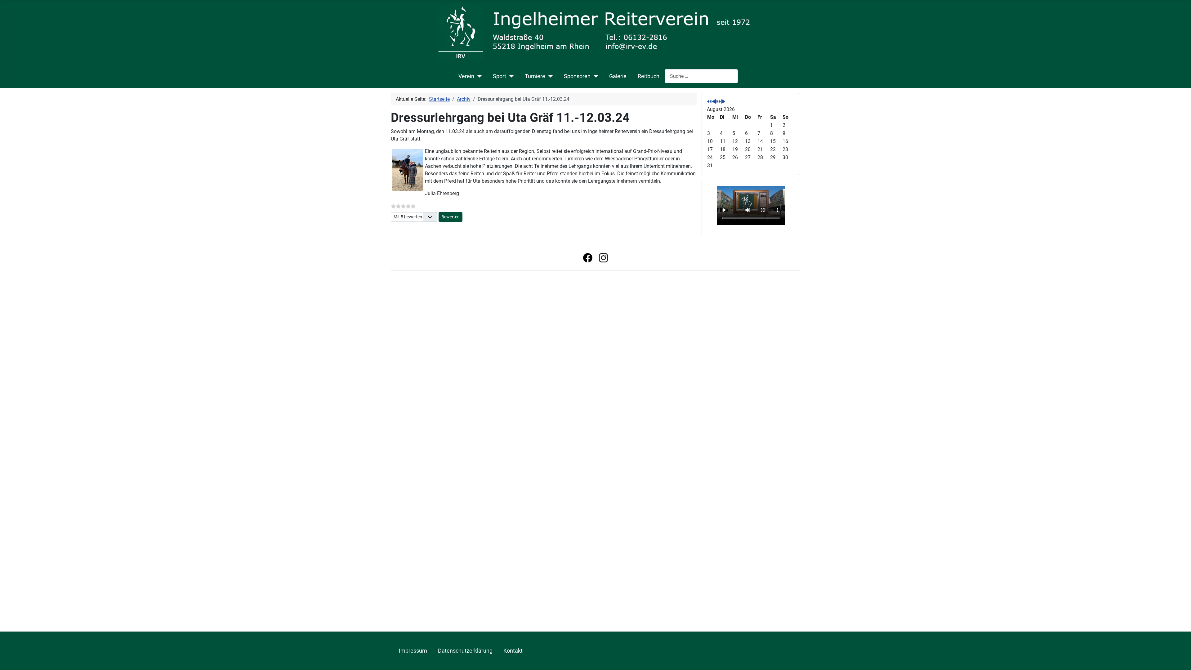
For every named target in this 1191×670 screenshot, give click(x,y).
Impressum (413, 651)
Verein (466, 76)
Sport (499, 76)
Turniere (535, 76)
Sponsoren (577, 76)
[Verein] (478, 76)
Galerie (618, 76)
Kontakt (513, 651)
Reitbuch (648, 76)
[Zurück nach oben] (1180, 658)
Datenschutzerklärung (465, 651)
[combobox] (701, 76)
